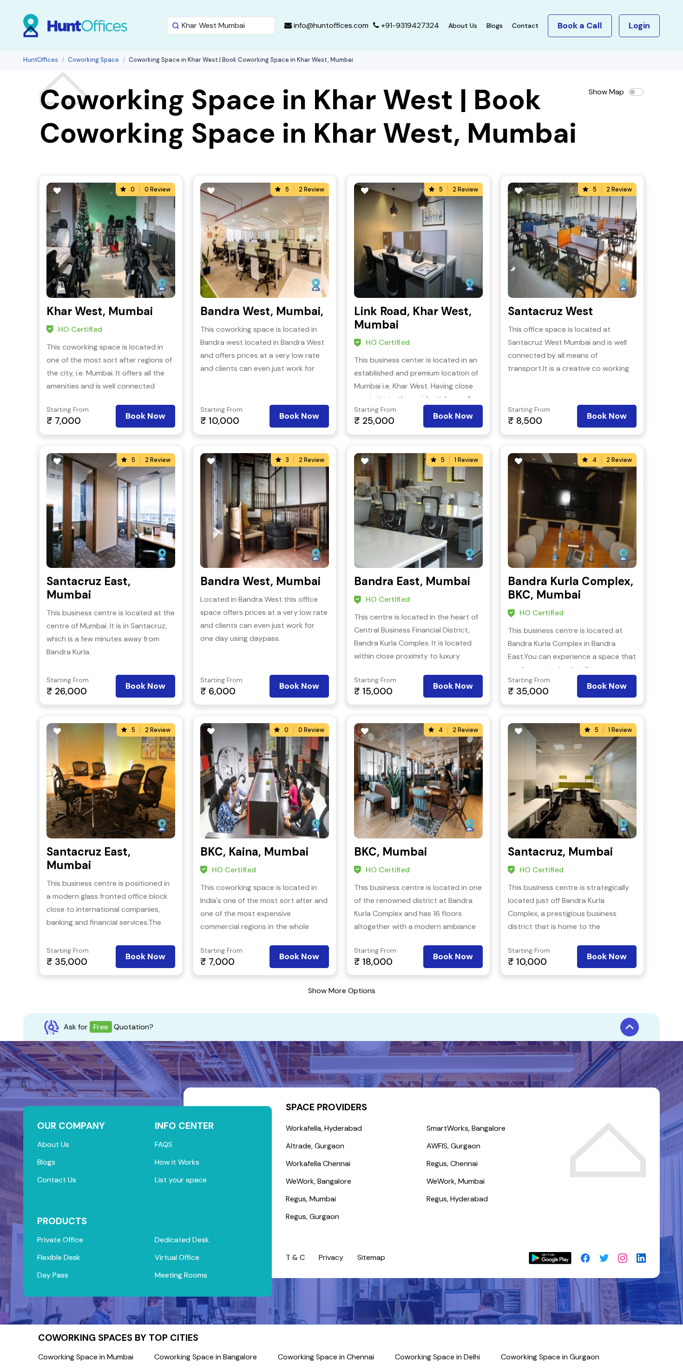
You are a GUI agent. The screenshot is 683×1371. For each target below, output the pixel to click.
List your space (181, 1180)
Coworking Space (93, 60)
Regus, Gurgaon (312, 1216)
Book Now (145, 416)
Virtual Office (177, 1257)
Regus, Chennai (452, 1163)
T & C (295, 1257)
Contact (525, 25)
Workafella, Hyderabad (324, 1128)
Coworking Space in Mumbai (85, 1357)
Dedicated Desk (182, 1240)
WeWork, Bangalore (318, 1181)
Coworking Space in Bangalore (205, 1357)
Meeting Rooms (181, 1275)
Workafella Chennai (318, 1163)
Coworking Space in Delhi (437, 1357)
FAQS (163, 1144)
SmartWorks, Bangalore (466, 1128)
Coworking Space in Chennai (326, 1357)
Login (639, 25)
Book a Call (580, 25)
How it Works (177, 1162)
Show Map (606, 92)
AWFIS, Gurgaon (453, 1146)
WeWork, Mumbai (456, 1181)
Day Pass (52, 1275)
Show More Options (341, 990)
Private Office (60, 1240)
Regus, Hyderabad (457, 1199)
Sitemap (371, 1257)
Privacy (331, 1257)
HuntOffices (40, 60)
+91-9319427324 (409, 25)
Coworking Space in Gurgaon (550, 1357)
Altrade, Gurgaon (315, 1146)
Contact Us (56, 1180)
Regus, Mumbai (311, 1199)
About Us (462, 25)
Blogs (494, 25)
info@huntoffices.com (330, 25)
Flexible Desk (58, 1257)
